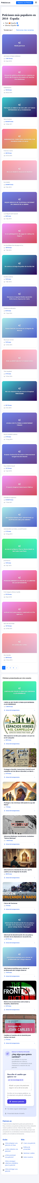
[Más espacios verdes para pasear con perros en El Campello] (19, 730)
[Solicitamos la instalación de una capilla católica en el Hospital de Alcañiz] (19, 864)
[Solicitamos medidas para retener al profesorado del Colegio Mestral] (19, 962)
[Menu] (36, 3)
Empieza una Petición (25, 2)
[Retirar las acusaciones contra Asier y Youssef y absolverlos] (19, 996)
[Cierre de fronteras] (19, 896)
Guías (5, 1139)
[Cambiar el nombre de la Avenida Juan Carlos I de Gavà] (19, 1029)
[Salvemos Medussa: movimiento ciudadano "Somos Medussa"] (19, 830)
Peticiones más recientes (25, 30)
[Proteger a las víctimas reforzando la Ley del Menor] (19, 797)
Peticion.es (5, 3)
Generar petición (18, 1101)
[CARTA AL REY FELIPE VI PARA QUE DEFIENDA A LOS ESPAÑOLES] (19, 696)
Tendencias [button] (8, 30)
